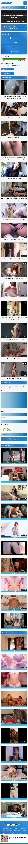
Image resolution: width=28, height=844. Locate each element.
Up (7, 3)
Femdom (8, 73)
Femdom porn (8, 69)
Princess (19, 65)
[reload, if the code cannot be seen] (7, 432)
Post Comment (14, 439)
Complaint (15, 51)
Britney (14, 65)
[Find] (25, 7)
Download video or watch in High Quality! (14, 27)
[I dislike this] (18, 38)
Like (13, 38)
